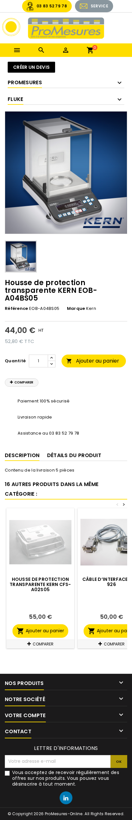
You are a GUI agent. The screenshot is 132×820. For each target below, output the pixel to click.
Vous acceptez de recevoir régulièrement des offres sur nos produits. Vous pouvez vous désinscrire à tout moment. (65, 778)
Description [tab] (22, 455)
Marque (76, 308)
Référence (16, 308)
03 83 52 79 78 (52, 6)
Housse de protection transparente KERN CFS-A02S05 (40, 584)
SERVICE (99, 6)
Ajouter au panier (92, 361)
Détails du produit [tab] (74, 455)
